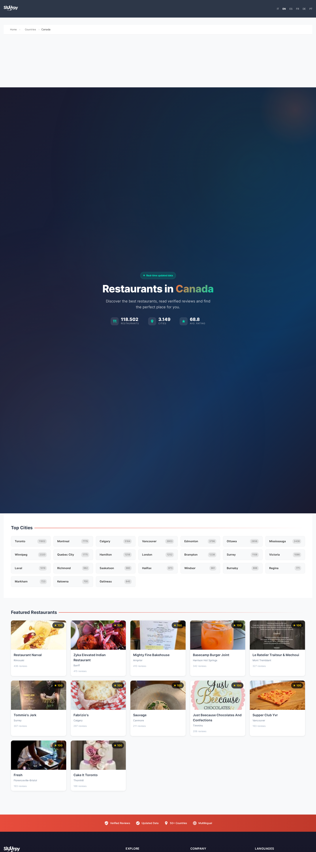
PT (310, 8)
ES (290, 8)
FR (297, 8)
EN (284, 8)
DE (304, 8)
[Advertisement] (158, 61)
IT (278, 8)
